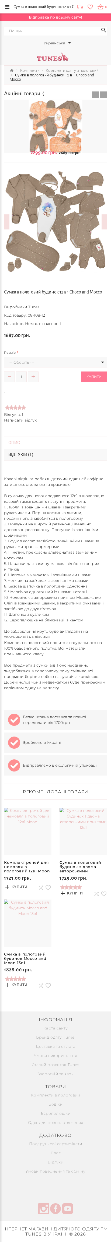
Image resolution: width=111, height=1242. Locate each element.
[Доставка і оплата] (80, 7)
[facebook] (55, 1209)
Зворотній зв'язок (55, 1074)
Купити (94, 377)
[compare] (12, 389)
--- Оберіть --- (21, 362)
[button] (95, 94)
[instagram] (43, 1209)
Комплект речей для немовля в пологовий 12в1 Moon (27, 866)
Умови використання (55, 1055)
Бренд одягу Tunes (55, 1037)
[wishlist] (90, 6)
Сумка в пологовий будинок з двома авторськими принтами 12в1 (80, 869)
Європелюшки (56, 1113)
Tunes (33, 307)
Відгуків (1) (20, 454)
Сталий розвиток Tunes (55, 1065)
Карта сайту (55, 1028)
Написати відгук (20, 420)
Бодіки (55, 1104)
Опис (14, 442)
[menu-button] (7, 6)
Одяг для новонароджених (55, 1122)
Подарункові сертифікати (55, 1144)
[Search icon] (103, 31)
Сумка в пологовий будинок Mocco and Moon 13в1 (25, 958)
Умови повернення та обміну (55, 1171)
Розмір (10, 353)
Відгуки (56, 1162)
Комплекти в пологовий (55, 1095)
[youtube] (67, 1209)
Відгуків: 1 (13, 414)
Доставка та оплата (55, 1046)
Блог (55, 1153)
